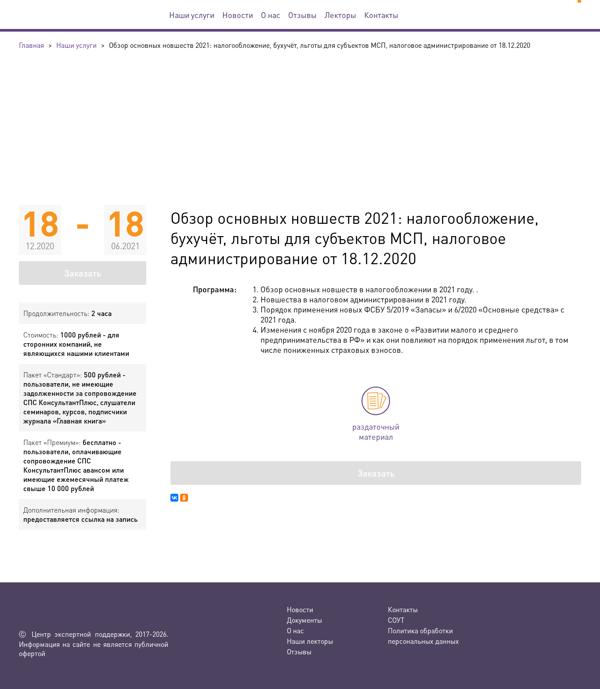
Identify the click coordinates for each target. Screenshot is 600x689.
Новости (237, 15)
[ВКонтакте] (174, 498)
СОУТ (396, 619)
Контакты (381, 15)
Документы (304, 619)
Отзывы (302, 15)
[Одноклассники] (184, 498)
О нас (270, 15)
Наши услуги (191, 15)
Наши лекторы (310, 641)
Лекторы (340, 15)
